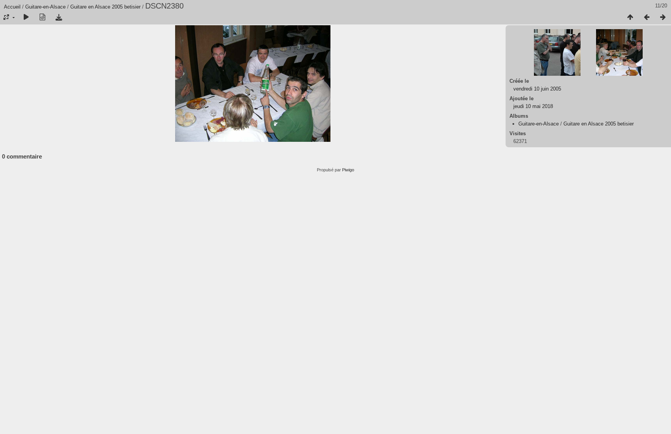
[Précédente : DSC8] (646, 17)
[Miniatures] (630, 17)
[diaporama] (26, 17)
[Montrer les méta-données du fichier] (42, 17)
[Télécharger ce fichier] (58, 17)
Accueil (12, 7)
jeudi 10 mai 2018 (533, 106)
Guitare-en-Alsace (45, 7)
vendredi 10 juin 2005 (537, 89)
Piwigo (348, 169)
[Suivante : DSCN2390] (663, 17)
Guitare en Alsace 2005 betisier (105, 7)
